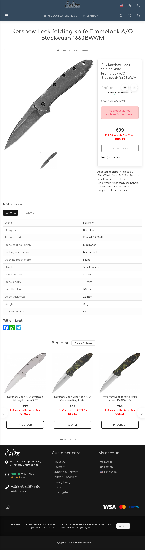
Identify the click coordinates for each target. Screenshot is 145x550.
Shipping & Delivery (66, 471)
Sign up (108, 466)
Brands (91, 15)
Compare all (84, 343)
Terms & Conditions (65, 477)
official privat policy (101, 524)
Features (10, 212)
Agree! (123, 526)
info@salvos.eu (18, 491)
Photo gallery (62, 492)
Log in (108, 461)
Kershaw (16, 204)
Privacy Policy (62, 482)
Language (110, 471)
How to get (31, 464)
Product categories (61, 15)
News (57, 487)
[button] (61, 439)
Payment (59, 466)
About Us (59, 461)
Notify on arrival (110, 157)
